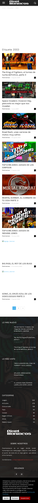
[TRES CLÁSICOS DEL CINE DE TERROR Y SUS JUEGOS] (7, 365)
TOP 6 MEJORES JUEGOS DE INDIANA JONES (15, 231)
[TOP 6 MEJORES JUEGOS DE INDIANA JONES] (19, 217)
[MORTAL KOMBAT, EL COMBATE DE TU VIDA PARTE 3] (19, 184)
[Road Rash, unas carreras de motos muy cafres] (19, 121)
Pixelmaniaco (6, 77)
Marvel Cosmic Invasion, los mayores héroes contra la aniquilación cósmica (24, 329)
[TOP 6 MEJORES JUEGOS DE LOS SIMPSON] (19, 152)
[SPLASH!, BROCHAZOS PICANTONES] (7, 375)
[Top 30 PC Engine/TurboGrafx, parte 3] (7, 339)
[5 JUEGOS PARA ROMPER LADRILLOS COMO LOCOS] (7, 385)
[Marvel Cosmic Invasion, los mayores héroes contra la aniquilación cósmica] (7, 329)
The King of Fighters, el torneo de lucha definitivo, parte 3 (18, 73)
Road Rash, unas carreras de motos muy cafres (16, 133)
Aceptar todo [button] (25, 498)
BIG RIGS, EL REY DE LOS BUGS (17, 263)
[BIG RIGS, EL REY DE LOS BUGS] (19, 250)
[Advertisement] (19, 29)
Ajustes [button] (6, 498)
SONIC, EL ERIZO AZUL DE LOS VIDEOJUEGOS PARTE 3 (17, 295)
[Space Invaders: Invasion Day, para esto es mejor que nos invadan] (19, 90)
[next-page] (23, 308)
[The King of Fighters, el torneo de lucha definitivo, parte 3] (19, 61)
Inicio (3, 8)
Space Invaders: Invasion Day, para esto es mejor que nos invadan (17, 103)
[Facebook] (16, 474)
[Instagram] (22, 474)
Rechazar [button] (15, 498)
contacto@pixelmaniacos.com (22, 460)
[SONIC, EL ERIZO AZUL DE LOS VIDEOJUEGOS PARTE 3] (19, 281)
